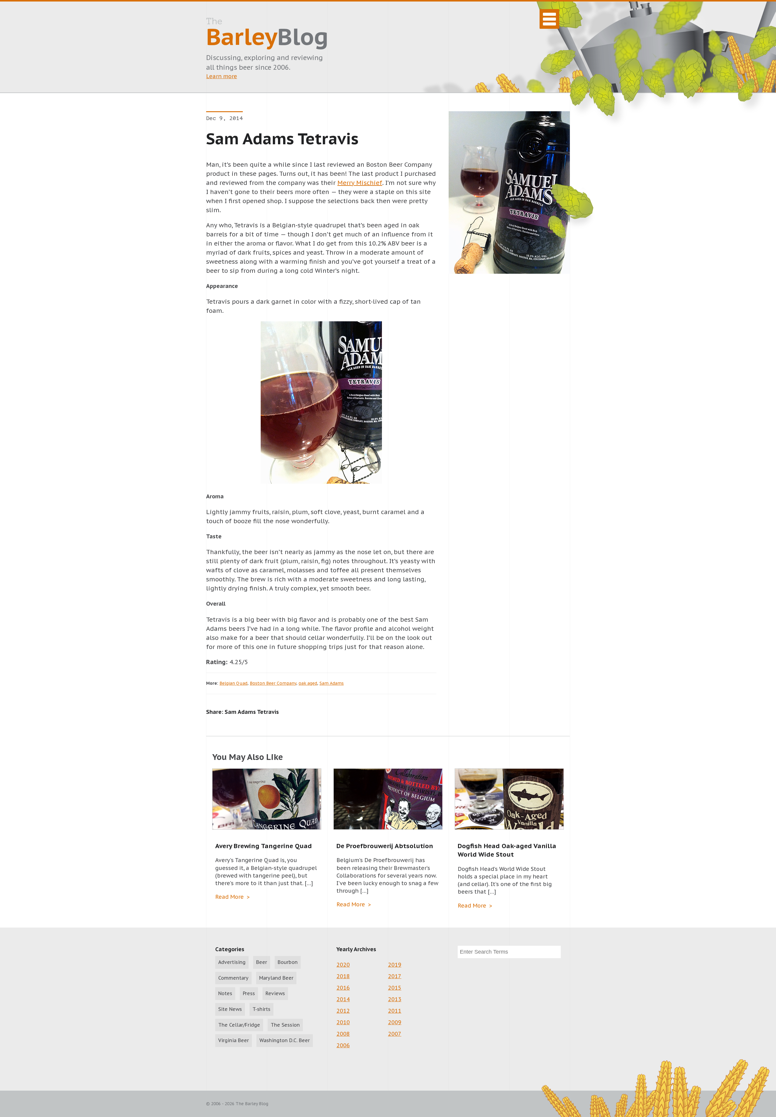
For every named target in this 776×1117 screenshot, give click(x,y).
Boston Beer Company (273, 683)
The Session (285, 1025)
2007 (394, 1033)
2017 (394, 976)
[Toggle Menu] (549, 19)
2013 (394, 999)
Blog (267, 33)
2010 (343, 1022)
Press (249, 993)
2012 (343, 1010)
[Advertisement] (509, 496)
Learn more (221, 76)
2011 (394, 1010)
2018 (343, 976)
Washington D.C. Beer (284, 1040)
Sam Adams (331, 683)
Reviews (275, 993)
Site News (230, 1009)
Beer (261, 962)
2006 (343, 1045)
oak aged (308, 683)
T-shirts (261, 1009)
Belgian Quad (233, 683)
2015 (394, 987)
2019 (394, 964)
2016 (343, 987)
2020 (343, 964)
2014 (343, 999)
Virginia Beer (233, 1040)
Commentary (233, 978)
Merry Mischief (359, 183)
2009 (394, 1022)
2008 (343, 1033)
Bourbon (288, 962)
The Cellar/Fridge (239, 1025)
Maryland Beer (276, 978)
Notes (225, 993)
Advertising (232, 962)
